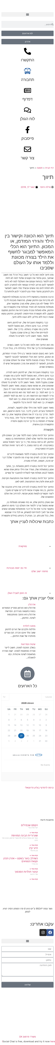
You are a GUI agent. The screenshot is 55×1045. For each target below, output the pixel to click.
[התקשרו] (27, 51)
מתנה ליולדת (29, 626)
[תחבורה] (27, 70)
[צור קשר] (27, 149)
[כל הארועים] (27, 674)
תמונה (40, 167)
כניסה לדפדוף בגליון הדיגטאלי (39, 787)
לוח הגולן (27, 118)
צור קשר (27, 158)
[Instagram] (43, 932)
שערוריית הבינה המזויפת (24, 835)
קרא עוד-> (34, 832)
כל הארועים (27, 685)
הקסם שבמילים (29, 825)
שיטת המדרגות (28, 644)
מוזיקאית (23, 546)
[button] (27, 14)
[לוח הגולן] (27, 110)
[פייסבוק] (27, 129)
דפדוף (27, 99)
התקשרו (27, 60)
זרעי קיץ (33, 848)
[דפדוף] (27, 90)
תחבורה (27, 79)
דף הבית (49, 167)
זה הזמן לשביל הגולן (17, 593)
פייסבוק (27, 138)
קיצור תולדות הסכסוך (26, 871)
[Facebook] (50, 932)
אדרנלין (31, 604)
